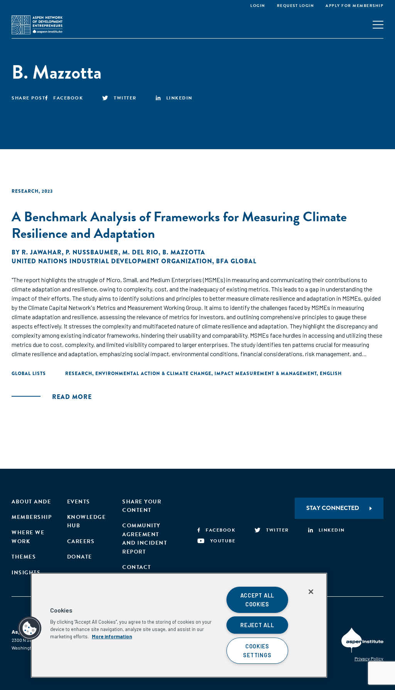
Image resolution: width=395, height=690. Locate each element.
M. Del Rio (140, 252)
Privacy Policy (368, 658)
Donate (79, 557)
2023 (47, 191)
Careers (81, 541)
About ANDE (31, 502)
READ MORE (72, 396)
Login (257, 5)
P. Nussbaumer (92, 252)
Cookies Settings (257, 650)
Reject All (257, 625)
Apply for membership (354, 5)
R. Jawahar (42, 252)
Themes (24, 557)
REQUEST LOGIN (295, 5)
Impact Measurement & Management (265, 373)
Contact (136, 567)
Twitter (125, 97)
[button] (29, 628)
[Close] (310, 591)
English (331, 373)
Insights (26, 573)
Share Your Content (141, 506)
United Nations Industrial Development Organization (112, 261)
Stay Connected (332, 508)
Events (78, 502)
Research (25, 191)
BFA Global (236, 261)
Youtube (222, 540)
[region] (179, 625)
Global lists (29, 373)
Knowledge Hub (86, 521)
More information (112, 636)
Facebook (68, 97)
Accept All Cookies (257, 600)
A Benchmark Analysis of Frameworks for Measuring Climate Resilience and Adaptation (179, 224)
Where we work (28, 536)
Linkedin (179, 97)
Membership (32, 517)
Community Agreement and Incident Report (144, 538)
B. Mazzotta (183, 252)
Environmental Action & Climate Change (153, 373)
